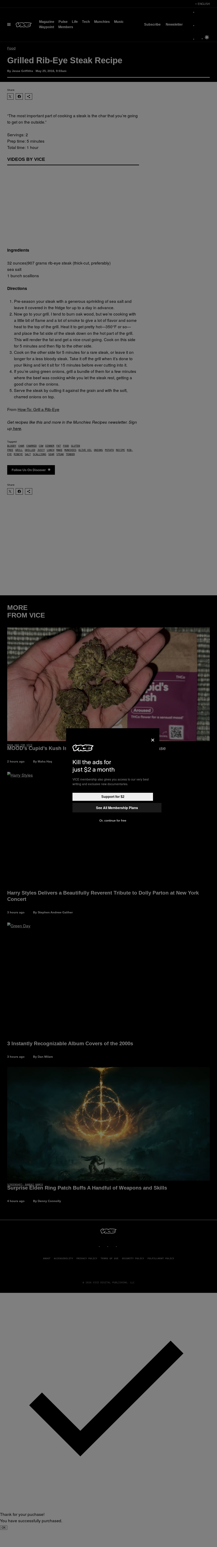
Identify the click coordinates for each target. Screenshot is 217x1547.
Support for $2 (112, 796)
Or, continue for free (112, 820)
